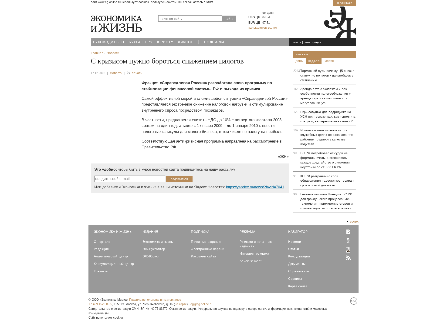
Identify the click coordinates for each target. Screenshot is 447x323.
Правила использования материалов (155, 299)
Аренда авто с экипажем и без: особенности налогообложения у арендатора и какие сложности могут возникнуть (325, 96)
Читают (302, 54)
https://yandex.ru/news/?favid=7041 (255, 187)
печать (137, 73)
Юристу (165, 42)
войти (297, 42)
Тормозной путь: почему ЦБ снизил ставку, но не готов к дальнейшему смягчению (327, 75)
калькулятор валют (262, 27)
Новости (116, 73)
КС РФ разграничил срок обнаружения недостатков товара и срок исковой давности (327, 180)
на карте (181, 304)
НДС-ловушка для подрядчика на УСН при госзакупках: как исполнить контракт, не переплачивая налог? (328, 116)
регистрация (312, 42)
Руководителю (108, 42)
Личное (185, 42)
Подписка (214, 42)
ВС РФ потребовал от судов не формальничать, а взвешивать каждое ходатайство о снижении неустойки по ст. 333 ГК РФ (325, 160)
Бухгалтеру (140, 42)
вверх (354, 221)
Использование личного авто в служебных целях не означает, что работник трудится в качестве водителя (326, 137)
